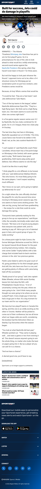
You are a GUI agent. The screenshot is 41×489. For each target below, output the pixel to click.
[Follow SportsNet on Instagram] (23, 468)
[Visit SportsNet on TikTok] (29, 468)
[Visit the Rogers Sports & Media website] (11, 479)
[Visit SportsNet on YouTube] (10, 468)
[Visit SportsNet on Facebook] (16, 468)
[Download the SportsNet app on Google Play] (22, 428)
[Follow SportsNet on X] (4, 468)
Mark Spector (12, 40)
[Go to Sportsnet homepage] (8, 3)
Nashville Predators (10, 68)
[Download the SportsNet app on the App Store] (8, 428)
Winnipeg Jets (16, 54)
